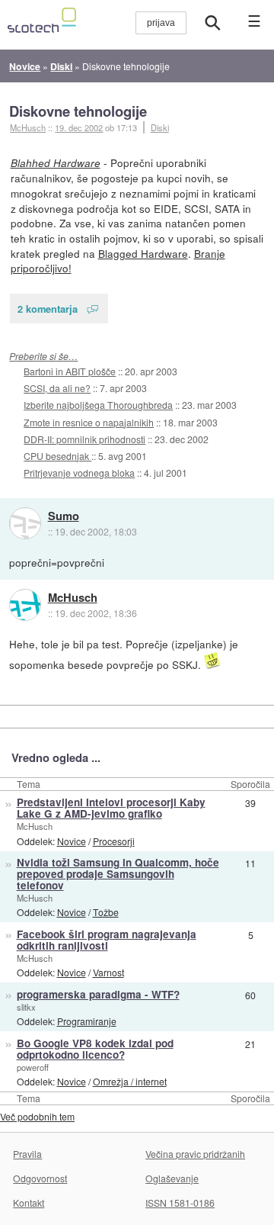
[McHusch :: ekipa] (25, 605)
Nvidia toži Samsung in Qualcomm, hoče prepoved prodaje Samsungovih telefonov (118, 873)
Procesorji (114, 840)
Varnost (108, 972)
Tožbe (106, 911)
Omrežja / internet (130, 1081)
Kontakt (28, 1202)
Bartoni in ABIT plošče (70, 371)
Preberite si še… (43, 355)
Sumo (63, 516)
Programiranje (86, 1020)
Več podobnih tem (37, 1116)
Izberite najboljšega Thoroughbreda (98, 404)
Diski (160, 127)
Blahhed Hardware (55, 163)
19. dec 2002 (79, 127)
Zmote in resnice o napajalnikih (89, 422)
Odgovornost (40, 1178)
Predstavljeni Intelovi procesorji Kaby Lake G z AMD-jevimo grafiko (111, 808)
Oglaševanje (172, 1178)
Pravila (27, 1153)
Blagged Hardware (143, 253)
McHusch (72, 598)
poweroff (33, 1067)
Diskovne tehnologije (78, 111)
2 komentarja (48, 308)
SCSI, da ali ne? (57, 387)
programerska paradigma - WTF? (98, 994)
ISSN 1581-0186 (180, 1202)
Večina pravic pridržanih (195, 1153)
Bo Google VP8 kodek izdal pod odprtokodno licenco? (95, 1049)
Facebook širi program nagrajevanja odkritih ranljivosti (106, 940)
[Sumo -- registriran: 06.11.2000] (25, 523)
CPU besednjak (57, 455)
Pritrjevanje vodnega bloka (79, 472)
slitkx (26, 1007)
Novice (71, 840)
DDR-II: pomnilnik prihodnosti (84, 438)
